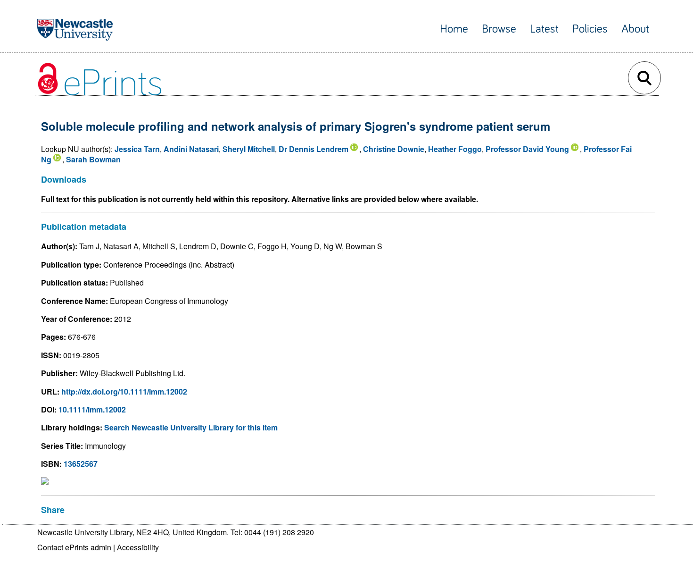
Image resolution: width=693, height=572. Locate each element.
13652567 (81, 463)
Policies (590, 29)
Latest (544, 29)
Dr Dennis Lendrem (313, 148)
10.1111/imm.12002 (92, 409)
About (635, 29)
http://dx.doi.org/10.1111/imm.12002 (124, 391)
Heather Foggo (455, 148)
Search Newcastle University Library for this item (191, 427)
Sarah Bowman (93, 159)
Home (454, 29)
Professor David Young (527, 148)
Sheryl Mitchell (249, 148)
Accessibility (138, 547)
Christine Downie (393, 148)
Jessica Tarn (137, 148)
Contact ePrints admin (74, 547)
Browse (499, 29)
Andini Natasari (191, 148)
